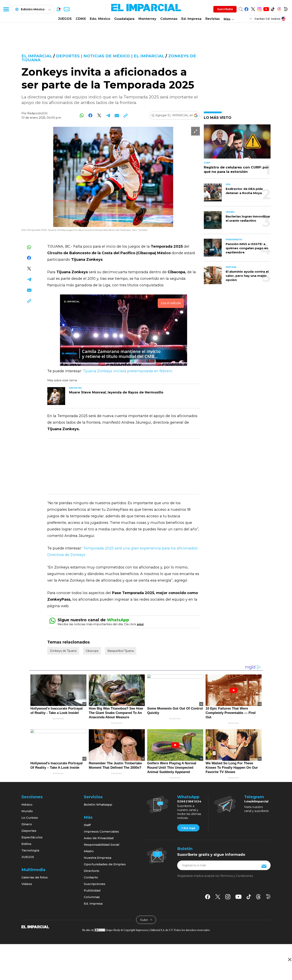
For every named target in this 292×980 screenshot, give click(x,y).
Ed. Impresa (191, 19)
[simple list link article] (237, 143)
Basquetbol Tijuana (120, 651)
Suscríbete (225, 9)
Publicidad (92, 890)
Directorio (91, 871)
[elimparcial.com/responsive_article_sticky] (289, 959)
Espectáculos (32, 837)
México (26, 804)
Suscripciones (94, 884)
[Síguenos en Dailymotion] (285, 8)
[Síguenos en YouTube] (266, 8)
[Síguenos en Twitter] (253, 8)
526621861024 (189, 801)
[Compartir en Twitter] (99, 115)
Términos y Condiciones (236, 876)
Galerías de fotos (34, 877)
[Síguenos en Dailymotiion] (268, 896)
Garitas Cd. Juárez (267, 18)
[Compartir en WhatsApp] (82, 115)
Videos (26, 884)
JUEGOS (65, 19)
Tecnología (30, 850)
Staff (87, 825)
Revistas (212, 19)
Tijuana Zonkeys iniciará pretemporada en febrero (127, 371)
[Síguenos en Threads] (279, 8)
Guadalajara (124, 19)
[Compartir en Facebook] (90, 115)
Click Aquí (188, 828)
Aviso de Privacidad (99, 838)
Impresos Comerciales (101, 831)
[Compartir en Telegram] (108, 115)
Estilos (26, 844)
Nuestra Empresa (97, 858)
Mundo (27, 811)
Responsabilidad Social (101, 844)
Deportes (28, 831)
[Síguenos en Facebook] (246, 8)
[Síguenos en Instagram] (259, 8)
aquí (140, 624)
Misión (89, 851)
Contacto (91, 877)
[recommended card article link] (56, 396)
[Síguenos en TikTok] (272, 8)
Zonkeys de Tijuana (63, 651)
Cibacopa (92, 651)
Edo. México (100, 19)
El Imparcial (36, 56)
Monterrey (147, 19)
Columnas (168, 19)
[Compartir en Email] (117, 115)
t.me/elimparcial (256, 801)
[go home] (35, 926)
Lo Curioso (29, 817)
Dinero (26, 824)
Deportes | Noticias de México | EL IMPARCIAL (110, 56)
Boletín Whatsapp (98, 804)
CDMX (81, 19)
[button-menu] (6, 9)
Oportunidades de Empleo (105, 864)
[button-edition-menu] (251, 18)
